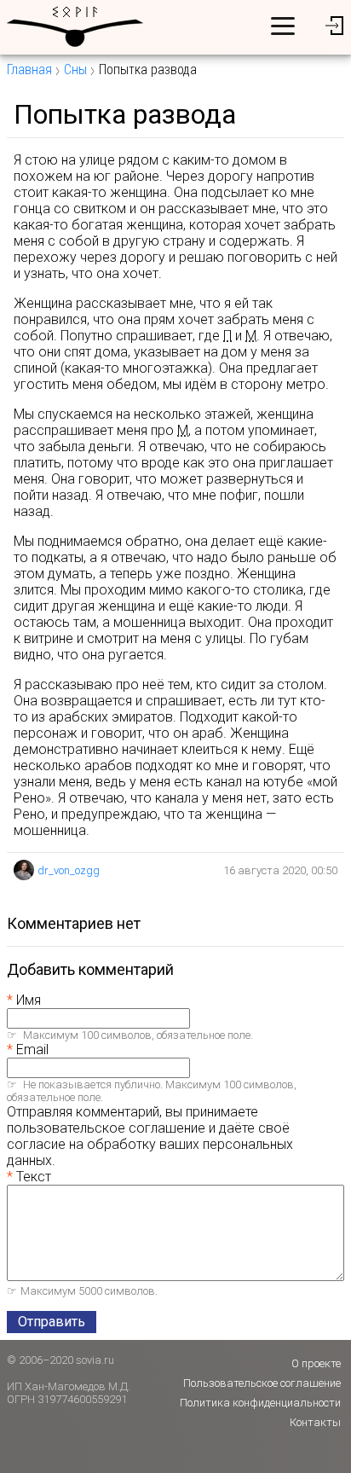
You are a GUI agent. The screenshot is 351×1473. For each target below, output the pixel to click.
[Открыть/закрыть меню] (282, 25)
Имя (28, 1000)
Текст (33, 1177)
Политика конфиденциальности (260, 1402)
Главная (29, 69)
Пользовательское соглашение (262, 1383)
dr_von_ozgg (68, 870)
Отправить (51, 1322)
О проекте (316, 1363)
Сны (75, 69)
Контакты (315, 1422)
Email (32, 1049)
